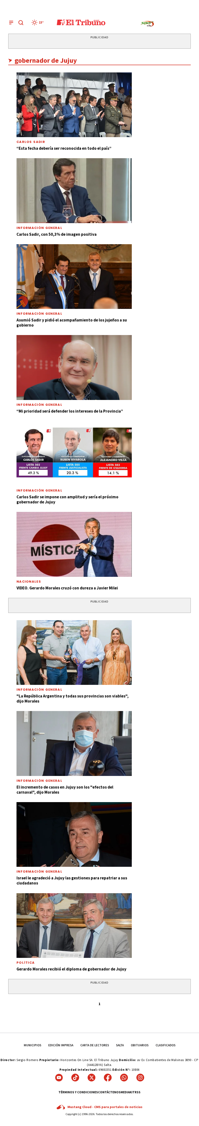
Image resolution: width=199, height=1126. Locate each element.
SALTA (120, 1045)
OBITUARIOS (140, 1045)
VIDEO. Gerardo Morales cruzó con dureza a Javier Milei (67, 588)
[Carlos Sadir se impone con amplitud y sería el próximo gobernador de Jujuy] (74, 453)
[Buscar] (21, 22)
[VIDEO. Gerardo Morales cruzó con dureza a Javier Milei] (74, 544)
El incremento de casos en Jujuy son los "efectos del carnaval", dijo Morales (65, 789)
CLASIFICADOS (165, 1045)
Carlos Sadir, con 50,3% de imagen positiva (57, 234)
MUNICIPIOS (32, 1045)
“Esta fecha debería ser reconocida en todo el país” (64, 148)
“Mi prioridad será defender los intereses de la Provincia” (70, 411)
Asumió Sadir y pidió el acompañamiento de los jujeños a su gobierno (72, 322)
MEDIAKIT (128, 1092)
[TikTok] (75, 1077)
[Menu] (11, 22)
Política (26, 962)
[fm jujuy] (147, 24)
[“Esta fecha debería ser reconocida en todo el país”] (74, 104)
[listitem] (38, 22)
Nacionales (29, 581)
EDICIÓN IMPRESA (60, 1045)
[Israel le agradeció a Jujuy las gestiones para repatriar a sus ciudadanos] (74, 834)
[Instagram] (140, 1077)
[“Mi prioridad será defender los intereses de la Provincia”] (74, 367)
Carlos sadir (31, 142)
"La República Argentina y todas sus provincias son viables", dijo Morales (73, 698)
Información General (39, 228)
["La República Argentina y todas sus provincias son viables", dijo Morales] (74, 652)
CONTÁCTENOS (109, 1092)
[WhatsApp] (124, 1077)
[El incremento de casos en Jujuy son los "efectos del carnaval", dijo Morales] (74, 743)
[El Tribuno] (81, 22)
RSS (138, 1092)
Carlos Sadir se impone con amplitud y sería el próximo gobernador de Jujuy (67, 499)
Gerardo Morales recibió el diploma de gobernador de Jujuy (71, 969)
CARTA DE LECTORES (94, 1045)
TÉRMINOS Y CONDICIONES (78, 1092)
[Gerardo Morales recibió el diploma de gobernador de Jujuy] (74, 925)
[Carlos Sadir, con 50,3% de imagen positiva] (74, 190)
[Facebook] (108, 1077)
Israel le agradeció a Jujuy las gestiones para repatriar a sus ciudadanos (72, 880)
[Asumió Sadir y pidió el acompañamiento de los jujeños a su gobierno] (74, 276)
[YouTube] (59, 1077)
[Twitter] (91, 1077)
